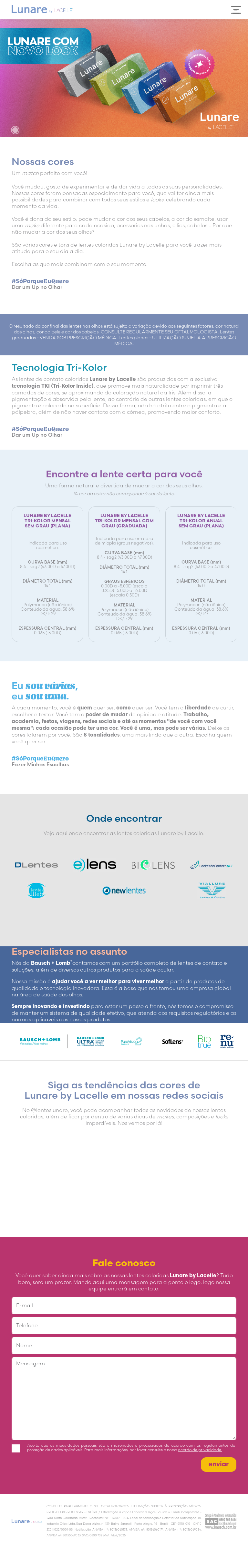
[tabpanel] (124, 78)
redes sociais (192, 1095)
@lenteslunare (49, 1110)
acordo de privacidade (200, 1450)
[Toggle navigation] (236, 10)
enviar (219, 1464)
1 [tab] (15, 130)
